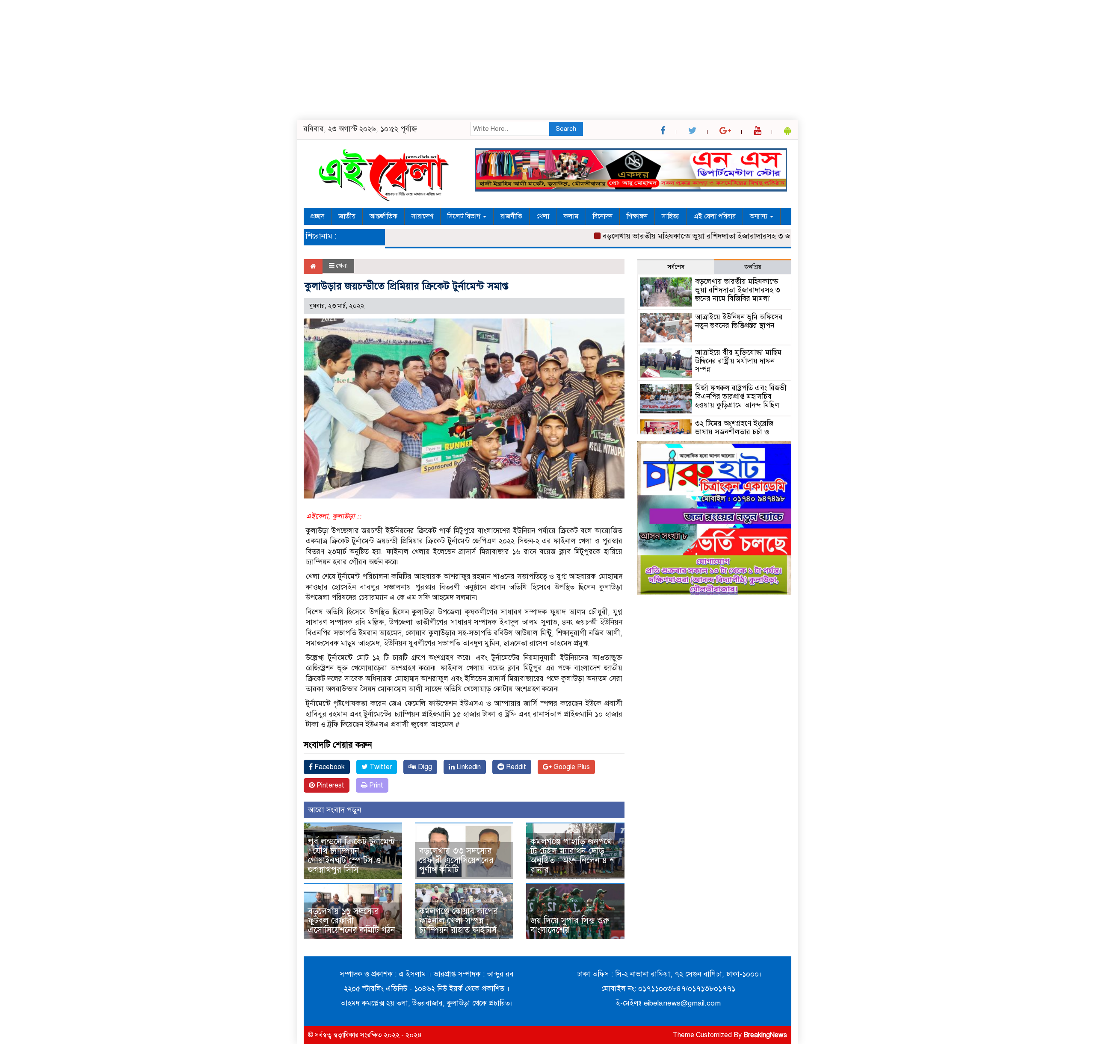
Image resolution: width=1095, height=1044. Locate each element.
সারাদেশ (422, 216)
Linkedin (468, 767)
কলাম (571, 216)
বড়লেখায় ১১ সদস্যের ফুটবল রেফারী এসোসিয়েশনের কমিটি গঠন (351, 920)
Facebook (329, 767)
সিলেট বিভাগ (464, 216)
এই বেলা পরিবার (714, 216)
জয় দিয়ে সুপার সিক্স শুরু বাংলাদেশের (569, 925)
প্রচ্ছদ (317, 216)
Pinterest (329, 785)
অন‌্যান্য (759, 216)
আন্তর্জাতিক (383, 216)
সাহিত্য (670, 216)
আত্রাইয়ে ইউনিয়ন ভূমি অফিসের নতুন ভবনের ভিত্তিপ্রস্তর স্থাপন (739, 321)
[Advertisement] (256, 60)
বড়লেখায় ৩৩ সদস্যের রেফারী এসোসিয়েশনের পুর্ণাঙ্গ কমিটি (456, 860)
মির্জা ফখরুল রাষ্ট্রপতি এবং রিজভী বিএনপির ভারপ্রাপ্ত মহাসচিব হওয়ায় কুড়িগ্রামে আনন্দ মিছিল (741, 396)
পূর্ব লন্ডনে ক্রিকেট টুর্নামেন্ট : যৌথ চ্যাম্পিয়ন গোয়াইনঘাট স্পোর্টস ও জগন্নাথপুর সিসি (351, 855)
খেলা (542, 216)
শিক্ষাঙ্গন (637, 216)
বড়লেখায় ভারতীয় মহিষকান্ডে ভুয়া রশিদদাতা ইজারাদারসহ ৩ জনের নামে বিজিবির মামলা (709, 236)
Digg (424, 767)
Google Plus (571, 767)
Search (566, 129)
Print (375, 785)
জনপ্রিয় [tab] (752, 267)
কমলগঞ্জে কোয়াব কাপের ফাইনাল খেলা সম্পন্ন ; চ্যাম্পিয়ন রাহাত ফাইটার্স (458, 920)
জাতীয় (346, 216)
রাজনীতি (511, 216)
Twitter (380, 767)
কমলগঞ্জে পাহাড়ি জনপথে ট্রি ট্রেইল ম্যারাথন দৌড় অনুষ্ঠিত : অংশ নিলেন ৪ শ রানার (572, 855)
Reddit (515, 767)
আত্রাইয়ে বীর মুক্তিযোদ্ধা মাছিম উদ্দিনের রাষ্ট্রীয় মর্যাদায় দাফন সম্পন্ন (738, 361)
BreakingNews (765, 1035)
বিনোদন (603, 216)
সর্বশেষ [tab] (675, 267)
